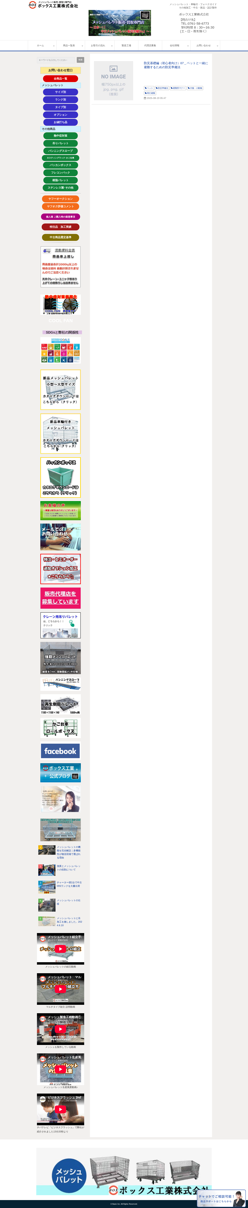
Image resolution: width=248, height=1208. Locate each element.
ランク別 (66, 99)
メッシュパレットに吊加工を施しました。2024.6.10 (69, 922)
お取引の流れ (98, 45)
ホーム (40, 45)
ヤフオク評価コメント (60, 206)
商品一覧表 (69, 45)
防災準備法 (163, 88)
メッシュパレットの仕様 (68, 902)
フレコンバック (63, 172)
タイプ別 (66, 107)
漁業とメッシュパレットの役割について (68, 868)
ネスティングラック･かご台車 (60, 158)
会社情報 (174, 45)
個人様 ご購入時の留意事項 (60, 216)
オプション (66, 114)
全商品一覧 (66, 78)
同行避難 (151, 93)
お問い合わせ (204, 45)
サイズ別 (66, 91)
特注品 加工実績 (63, 226)
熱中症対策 (66, 135)
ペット (150, 88)
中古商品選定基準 (63, 237)
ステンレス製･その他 (60, 187)
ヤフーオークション (61, 198)
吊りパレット (64, 143)
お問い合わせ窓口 (60, 70)
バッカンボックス (62, 165)
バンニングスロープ (60, 150)
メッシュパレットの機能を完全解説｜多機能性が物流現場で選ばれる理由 (68, 852)
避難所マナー (179, 88)
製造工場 (126, 45)
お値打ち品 (66, 122)
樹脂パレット (64, 180)
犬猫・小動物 (196, 88)
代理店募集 (150, 45)
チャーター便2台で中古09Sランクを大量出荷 (69, 884)
